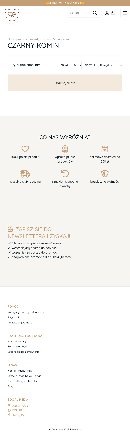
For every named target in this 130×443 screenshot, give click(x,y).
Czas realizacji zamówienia (23, 351)
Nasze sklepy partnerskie (23, 381)
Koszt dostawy (17, 341)
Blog (10, 386)
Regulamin (14, 317)
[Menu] (125, 13)
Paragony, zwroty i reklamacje (26, 312)
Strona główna (16, 39)
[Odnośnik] (107, 12)
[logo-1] (12, 14)
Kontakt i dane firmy (20, 370)
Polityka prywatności (20, 322)
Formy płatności (17, 346)
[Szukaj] (95, 13)
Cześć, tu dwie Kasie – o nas (24, 376)
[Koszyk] (113, 13)
